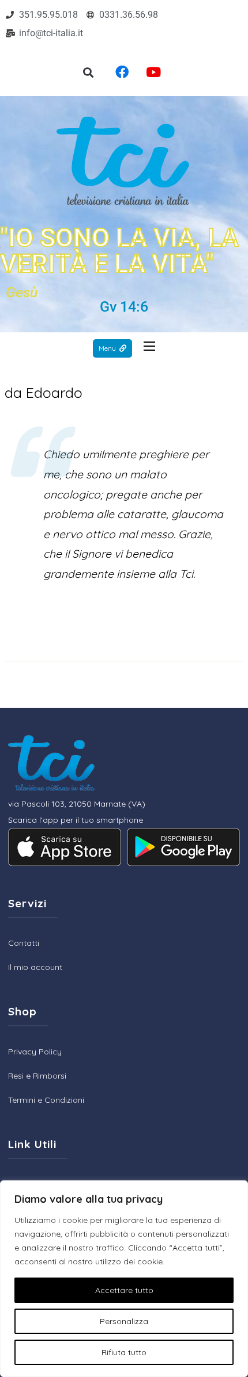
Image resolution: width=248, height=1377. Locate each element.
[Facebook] (122, 72)
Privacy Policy (35, 1051)
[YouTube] (153, 72)
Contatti (23, 943)
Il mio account (35, 967)
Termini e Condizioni (46, 1100)
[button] (88, 72)
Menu (107, 348)
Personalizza (124, 1321)
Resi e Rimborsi (37, 1076)
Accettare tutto (124, 1290)
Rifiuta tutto (124, 1352)
